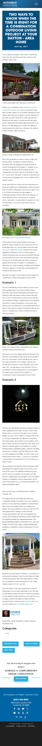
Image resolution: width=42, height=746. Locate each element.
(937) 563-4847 (30, 601)
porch (9, 250)
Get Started (21, 679)
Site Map (31, 726)
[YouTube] (23, 709)
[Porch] (21, 717)
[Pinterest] (27, 713)
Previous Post (10, 644)
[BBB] (25, 717)
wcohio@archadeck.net (24, 604)
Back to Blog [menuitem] (32, 644)
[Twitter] (27, 709)
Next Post (8, 650)
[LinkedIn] (19, 709)
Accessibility (10, 726)
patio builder (18, 250)
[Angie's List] (17, 717)
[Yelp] (23, 713)
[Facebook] (14, 709)
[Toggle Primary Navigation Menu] (36, 4)
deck (4, 250)
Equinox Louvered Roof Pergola (19, 237)
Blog (7, 633)
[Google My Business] (14, 713)
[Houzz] (19, 713)
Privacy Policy (21, 726)
